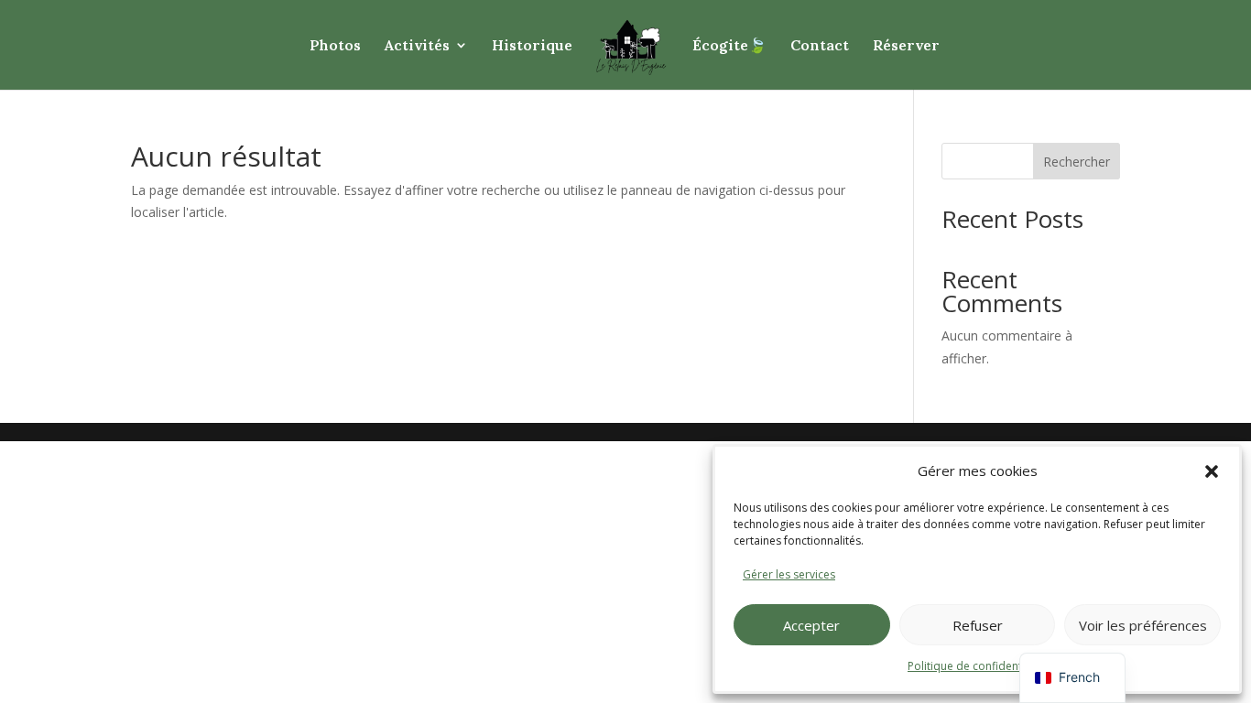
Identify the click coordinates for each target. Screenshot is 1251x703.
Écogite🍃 (729, 46)
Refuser (977, 625)
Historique (532, 46)
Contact (819, 46)
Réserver (906, 46)
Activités (417, 46)
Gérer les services (789, 574)
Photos (335, 46)
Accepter (811, 625)
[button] (1211, 471)
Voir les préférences (1143, 625)
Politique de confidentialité (977, 666)
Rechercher (1076, 161)
